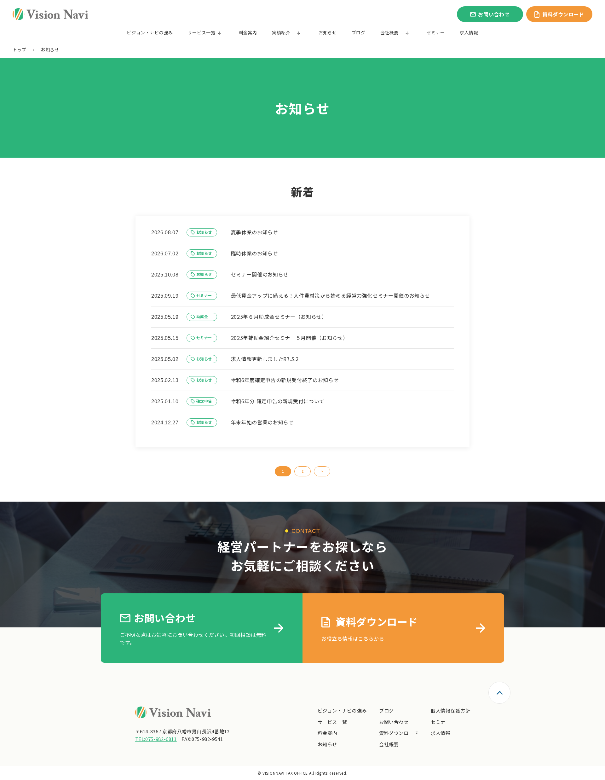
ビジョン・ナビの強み (150, 32)
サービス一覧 (202, 32)
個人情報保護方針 (450, 710)
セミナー (436, 32)
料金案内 (248, 32)
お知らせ (327, 32)
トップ (19, 49)
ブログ (359, 32)
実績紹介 (281, 32)
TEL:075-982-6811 (156, 739)
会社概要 (389, 32)
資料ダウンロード (398, 733)
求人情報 (469, 32)
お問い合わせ (394, 722)
